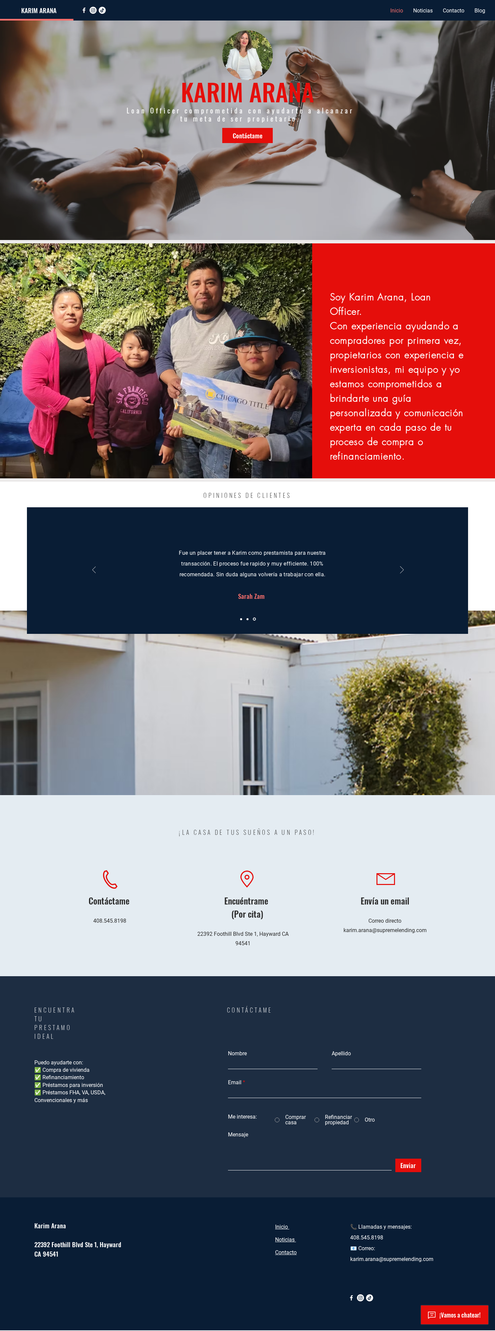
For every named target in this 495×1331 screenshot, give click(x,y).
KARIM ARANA (39, 10)
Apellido (341, 1053)
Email (234, 1082)
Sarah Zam (206, 596)
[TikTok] (102, 10)
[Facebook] (84, 10)
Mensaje (238, 1134)
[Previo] (94, 570)
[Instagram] (93, 10)
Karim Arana (50, 1225)
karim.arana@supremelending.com (385, 930)
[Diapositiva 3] (255, 619)
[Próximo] (402, 570)
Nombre (237, 1053)
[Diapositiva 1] (241, 619)
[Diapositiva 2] (249, 619)
